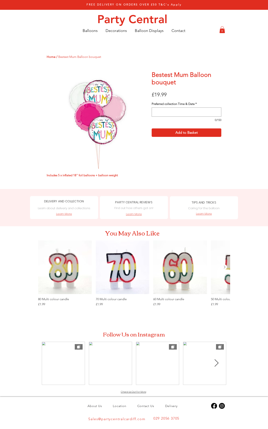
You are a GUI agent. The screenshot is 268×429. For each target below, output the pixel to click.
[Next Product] (224, 267)
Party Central (134, 19)
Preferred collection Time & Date (174, 104)
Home (51, 57)
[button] (134, 4)
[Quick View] (65, 267)
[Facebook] (214, 406)
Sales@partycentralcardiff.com (116, 419)
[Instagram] (222, 406)
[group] (134, 275)
